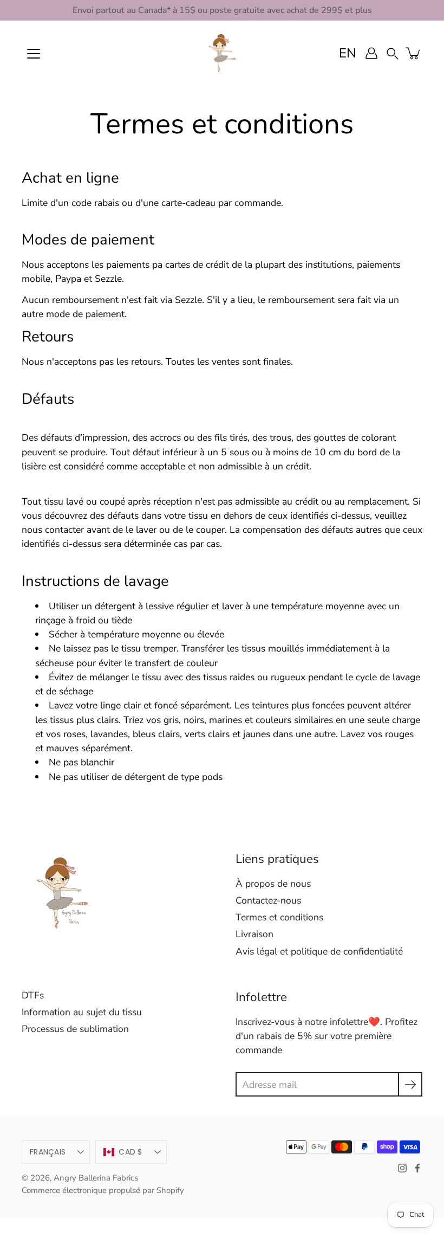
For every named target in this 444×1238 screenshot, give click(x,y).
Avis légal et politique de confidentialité (319, 951)
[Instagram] (402, 1168)
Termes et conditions (279, 917)
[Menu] (33, 53)
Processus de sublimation (75, 1028)
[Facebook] (417, 1168)
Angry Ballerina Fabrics (96, 1177)
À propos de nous (273, 883)
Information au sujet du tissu (82, 1011)
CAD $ (130, 1151)
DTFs (33, 995)
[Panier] (413, 53)
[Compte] (371, 53)
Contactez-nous (268, 900)
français (48, 1151)
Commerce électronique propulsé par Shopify (103, 1190)
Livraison (254, 933)
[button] (393, 53)
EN (347, 53)
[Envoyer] (410, 1084)
